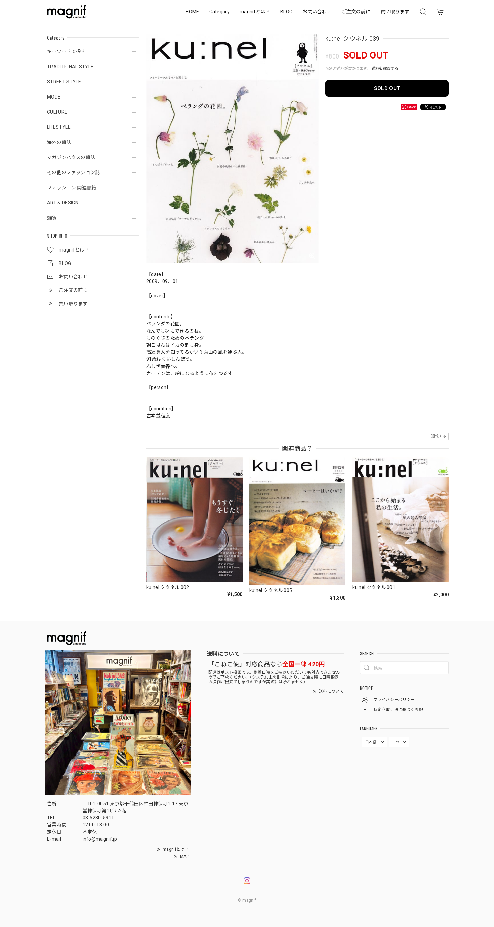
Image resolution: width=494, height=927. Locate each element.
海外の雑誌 (59, 142)
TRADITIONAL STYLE (70, 66)
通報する (438, 436)
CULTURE (57, 112)
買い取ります (394, 11)
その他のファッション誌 (73, 172)
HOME (192, 11)
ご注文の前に (355, 11)
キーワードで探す (66, 51)
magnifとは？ (255, 11)
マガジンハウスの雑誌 (71, 157)
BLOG (286, 11)
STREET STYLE (64, 81)
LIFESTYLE (59, 127)
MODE (53, 97)
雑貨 (52, 218)
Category (219, 11)
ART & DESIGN (62, 202)
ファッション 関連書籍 (71, 187)
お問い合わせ (316, 11)
